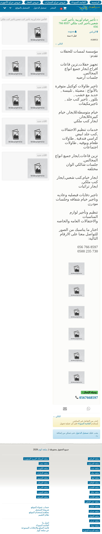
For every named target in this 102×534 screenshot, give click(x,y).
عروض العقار (32, 2)
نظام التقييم (44, 515)
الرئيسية (95, 2)
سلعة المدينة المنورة (91, 530)
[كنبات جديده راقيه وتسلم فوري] (38, 168)
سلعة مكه (95, 473)
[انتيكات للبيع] (38, 134)
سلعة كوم (43, 449)
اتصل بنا (45, 523)
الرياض (93, 32)
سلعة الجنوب (43, 492)
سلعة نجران (94, 511)
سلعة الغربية (43, 487)
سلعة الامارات (42, 473)
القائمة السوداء (78, 2)
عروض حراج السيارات (55, 2)
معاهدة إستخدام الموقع (39, 512)
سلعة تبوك (95, 526)
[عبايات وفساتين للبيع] (15, 134)
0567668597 (88, 397)
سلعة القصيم (94, 487)
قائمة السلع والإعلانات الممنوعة (35, 528)
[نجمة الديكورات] (15, 66)
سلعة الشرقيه (93, 463)
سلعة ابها (95, 478)
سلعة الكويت (43, 468)
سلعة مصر (44, 463)
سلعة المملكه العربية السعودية (36, 459)
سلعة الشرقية (42, 497)
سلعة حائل (95, 492)
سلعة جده (95, 468)
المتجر (53, 8)
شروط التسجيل (42, 510)
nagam (71, 31)
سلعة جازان (94, 506)
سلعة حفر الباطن (92, 502)
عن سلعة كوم (43, 530)
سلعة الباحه (94, 497)
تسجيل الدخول (40, 8)
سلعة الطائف (94, 483)
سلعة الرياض (94, 459)
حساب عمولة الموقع (40, 507)
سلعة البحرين (42, 478)
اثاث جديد (41, 53)
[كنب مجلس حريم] (15, 100)
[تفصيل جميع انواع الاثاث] (38, 66)
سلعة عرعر (94, 521)
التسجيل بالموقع (22, 8)
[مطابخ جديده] (38, 100)
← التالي (59, 44)
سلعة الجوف (94, 516)
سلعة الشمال (43, 483)
